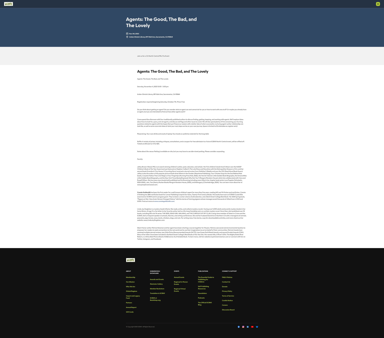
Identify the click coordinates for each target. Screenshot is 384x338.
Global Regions (131, 291)
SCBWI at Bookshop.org (155, 299)
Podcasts (201, 298)
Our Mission (130, 282)
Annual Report (131, 307)
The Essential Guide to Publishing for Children (206, 279)
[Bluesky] (257, 327)
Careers (225, 305)
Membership (130, 277)
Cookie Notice (227, 300)
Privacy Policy (227, 291)
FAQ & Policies (227, 277)
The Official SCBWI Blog (205, 304)
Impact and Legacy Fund (133, 297)
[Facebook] (239, 327)
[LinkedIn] (248, 327)
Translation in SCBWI (157, 293)
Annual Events (179, 277)
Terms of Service (228, 296)
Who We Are (130, 287)
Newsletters (202, 293)
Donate (224, 287)
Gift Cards (130, 312)
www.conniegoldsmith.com (164, 201)
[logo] (8, 4)
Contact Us (226, 282)
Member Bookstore (157, 289)
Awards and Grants (157, 279)
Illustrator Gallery (156, 284)
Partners (129, 303)
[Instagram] (243, 327)
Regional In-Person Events (181, 283)
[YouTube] (252, 327)
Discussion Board (228, 310)
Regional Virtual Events (180, 290)
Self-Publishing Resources (203, 287)
